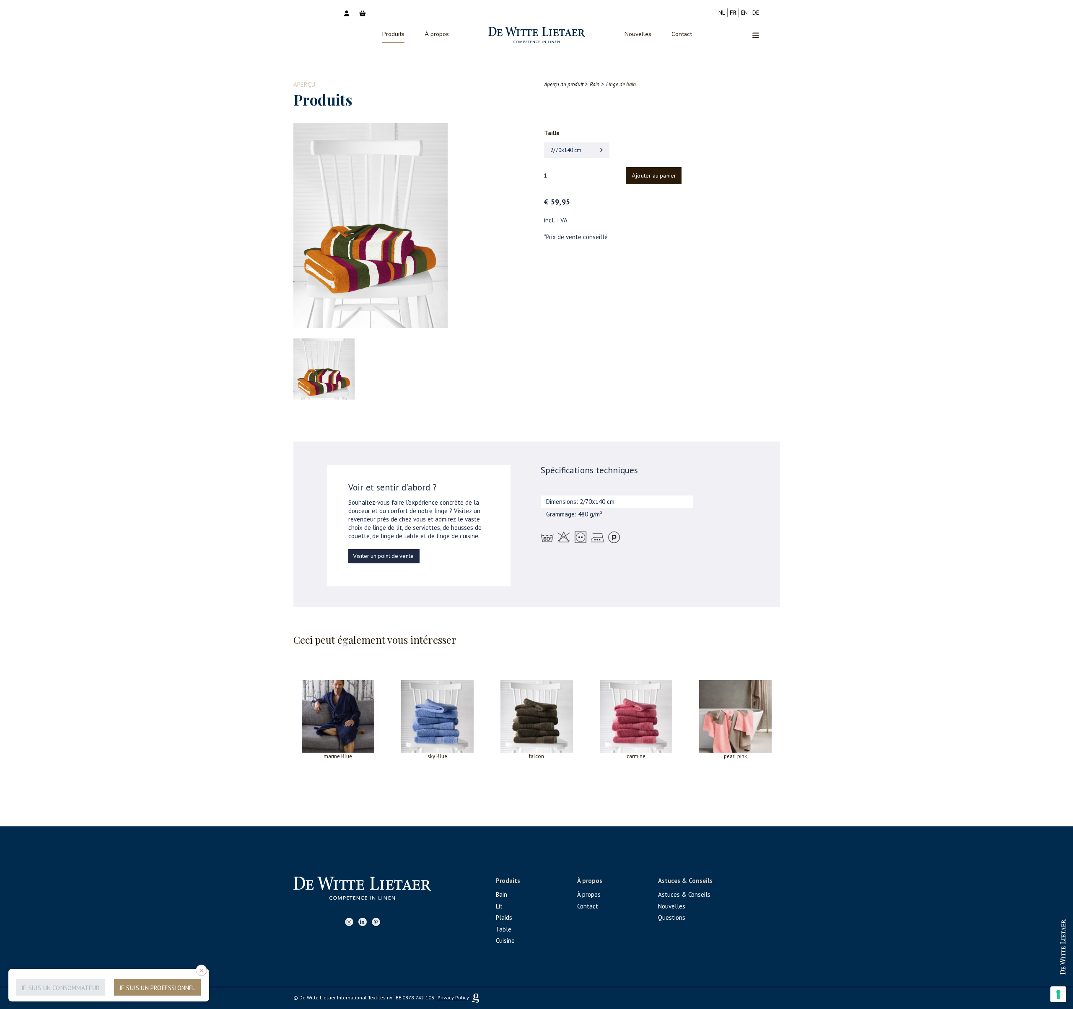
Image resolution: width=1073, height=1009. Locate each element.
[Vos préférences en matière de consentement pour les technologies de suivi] (1058, 994)
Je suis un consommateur (60, 988)
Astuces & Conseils (684, 894)
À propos (437, 34)
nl (721, 12)
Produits (393, 34)
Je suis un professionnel (157, 988)
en (744, 12)
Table (503, 929)
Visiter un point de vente (383, 556)
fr (733, 12)
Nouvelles (638, 34)
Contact (681, 34)
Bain (501, 894)
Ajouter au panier (654, 176)
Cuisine (505, 940)
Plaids (504, 917)
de (755, 12)
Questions (671, 917)
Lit (499, 906)
